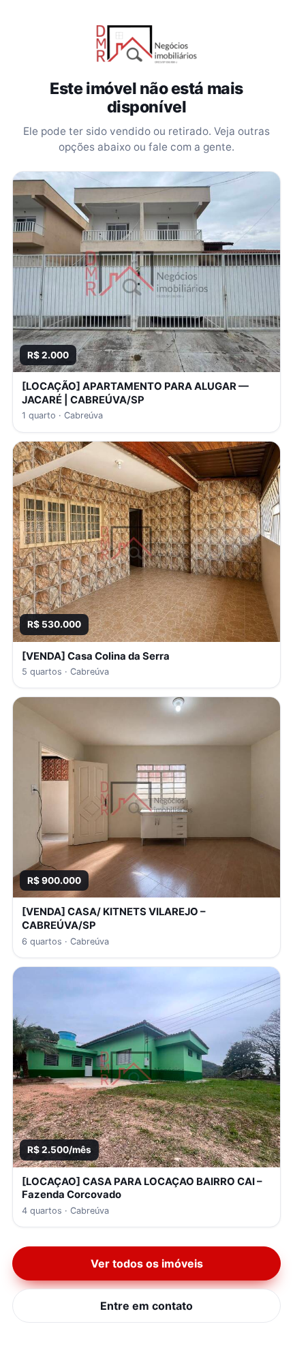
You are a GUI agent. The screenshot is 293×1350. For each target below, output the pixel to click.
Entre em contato (146, 1306)
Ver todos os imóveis (147, 1263)
